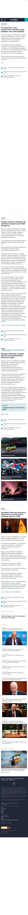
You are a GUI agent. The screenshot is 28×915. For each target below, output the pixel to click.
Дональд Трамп (14, 325)
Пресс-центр (16, 778)
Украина (14, 152)
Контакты (3, 778)
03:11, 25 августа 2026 (5, 510)
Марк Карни (23, 325)
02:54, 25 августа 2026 (6, 219)
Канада (3, 325)
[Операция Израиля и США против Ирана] (14, 768)
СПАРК (2, 807)
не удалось (12, 581)
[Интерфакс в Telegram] (4, 823)
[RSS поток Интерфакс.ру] (8, 823)
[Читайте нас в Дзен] (2, 823)
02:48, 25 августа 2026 (6, 351)
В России (4, 24)
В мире (3, 218)
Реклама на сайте (4, 779)
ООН (21, 152)
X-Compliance (3, 808)
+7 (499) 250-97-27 (17, 800)
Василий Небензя (6, 152)
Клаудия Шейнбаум (16, 592)
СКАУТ (2, 810)
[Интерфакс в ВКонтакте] (6, 823)
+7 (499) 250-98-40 (8, 800)
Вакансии (22, 778)
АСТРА (2, 812)
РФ (18, 152)
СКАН (2, 817)
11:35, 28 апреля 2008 (5, 25)
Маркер (2, 811)
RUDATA (2, 818)
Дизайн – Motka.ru (4, 833)
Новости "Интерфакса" (5, 816)
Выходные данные (5, 831)
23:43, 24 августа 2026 (6, 87)
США (8, 325)
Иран (3, 414)
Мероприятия (12, 779)
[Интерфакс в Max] (11, 823)
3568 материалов (5, 772)
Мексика (8, 592)
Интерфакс (14, 20)
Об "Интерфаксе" (9, 778)
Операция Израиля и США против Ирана (13, 350)
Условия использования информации (8, 830)
